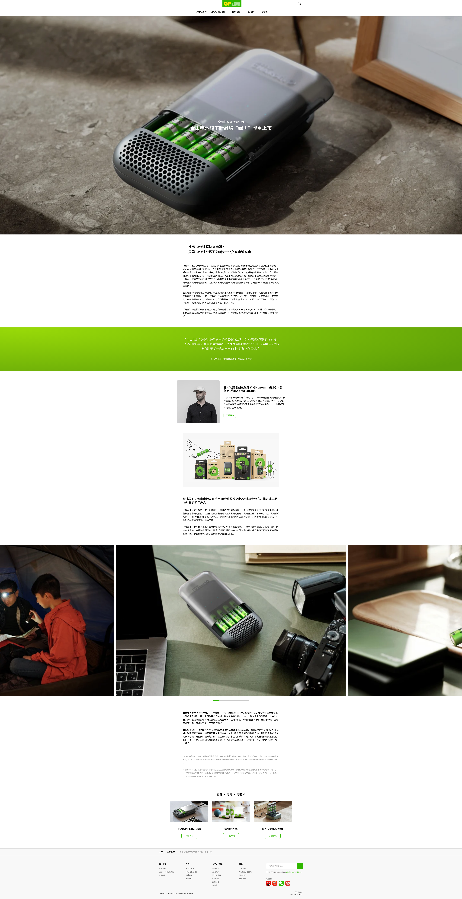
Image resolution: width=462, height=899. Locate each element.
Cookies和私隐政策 (166, 872)
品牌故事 (215, 868)
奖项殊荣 (215, 872)
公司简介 (215, 878)
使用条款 (162, 875)
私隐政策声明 (290, 872)
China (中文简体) (296, 894)
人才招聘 (242, 868)
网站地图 (242, 875)
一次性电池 (199, 12)
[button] (216, 700)
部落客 (214, 885)
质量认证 (215, 882)
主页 (161, 852)
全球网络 (242, 878)
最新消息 (171, 852)
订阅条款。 (299, 872)
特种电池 (236, 12)
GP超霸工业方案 (245, 872)
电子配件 (251, 12)
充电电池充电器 (218, 12)
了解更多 (230, 415)
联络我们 (162, 868)
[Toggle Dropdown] (205, 12)
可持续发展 (216, 875)
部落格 (265, 12)
